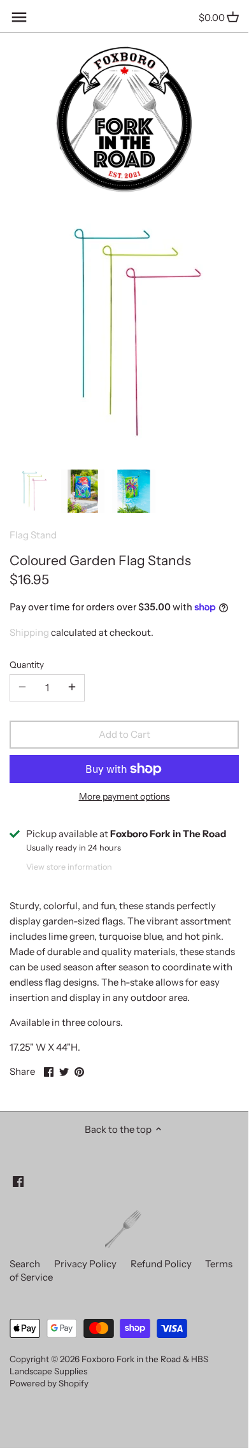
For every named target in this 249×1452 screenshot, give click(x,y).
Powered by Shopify (49, 1383)
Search (25, 1264)
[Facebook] (18, 1181)
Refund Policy (161, 1264)
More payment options (124, 796)
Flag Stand (33, 535)
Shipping (29, 632)
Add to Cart (124, 734)
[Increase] (72, 687)
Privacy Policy (85, 1264)
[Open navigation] (19, 17)
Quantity (27, 664)
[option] (32, 491)
